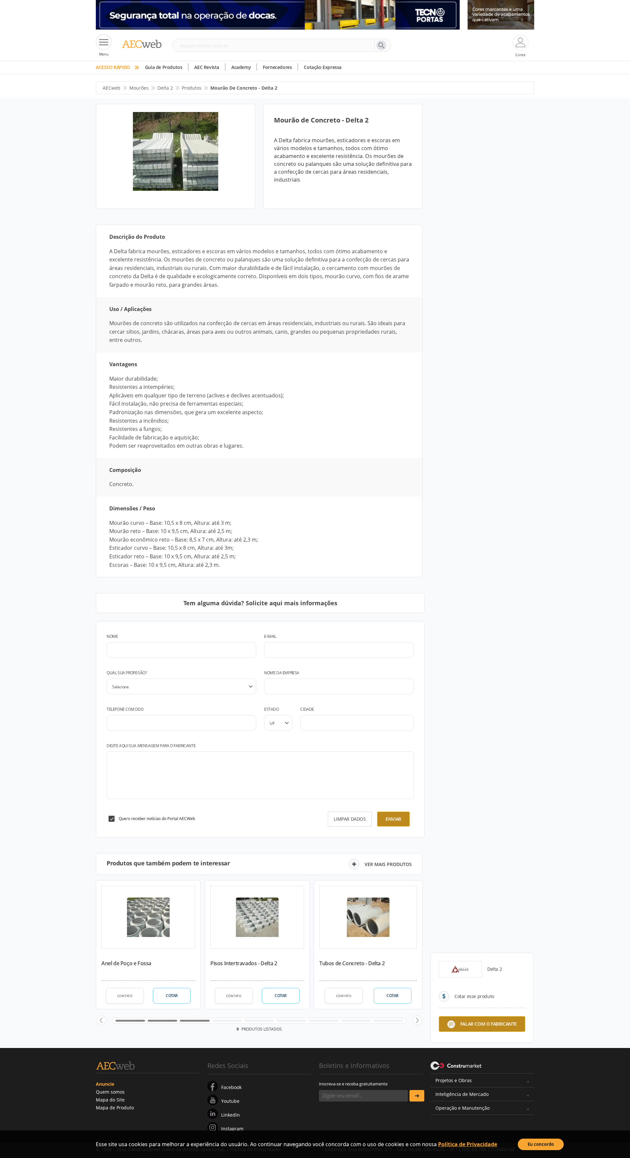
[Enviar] (417, 1096)
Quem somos (110, 1092)
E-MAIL (270, 636)
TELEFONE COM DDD (125, 709)
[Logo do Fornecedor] (460, 969)
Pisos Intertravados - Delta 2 (243, 963)
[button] (101, 1020)
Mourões (139, 88)
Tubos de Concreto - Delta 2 (352, 963)
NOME (112, 636)
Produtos (191, 88)
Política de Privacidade (467, 1144)
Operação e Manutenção (462, 1108)
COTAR (172, 995)
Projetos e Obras (453, 1080)
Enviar (393, 819)
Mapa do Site (110, 1100)
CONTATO (125, 995)
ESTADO (271, 709)
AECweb (111, 88)
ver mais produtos (388, 864)
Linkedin (230, 1115)
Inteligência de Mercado (462, 1094)
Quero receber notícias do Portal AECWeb (157, 818)
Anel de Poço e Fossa (126, 963)
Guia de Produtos (163, 67)
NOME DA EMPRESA (281, 673)
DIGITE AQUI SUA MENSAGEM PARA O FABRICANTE (151, 745)
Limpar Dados (350, 819)
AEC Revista (206, 67)
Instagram (232, 1128)
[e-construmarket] (456, 1065)
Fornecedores (277, 67)
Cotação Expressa (323, 67)
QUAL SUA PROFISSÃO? (127, 673)
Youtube (230, 1101)
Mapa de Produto (115, 1107)
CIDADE (307, 709)
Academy (241, 67)
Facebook (231, 1087)
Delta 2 (165, 88)
